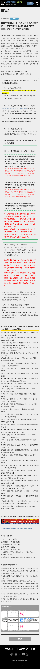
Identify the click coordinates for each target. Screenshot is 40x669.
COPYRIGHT (9, 649)
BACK (20, 639)
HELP (33, 649)
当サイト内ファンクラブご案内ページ (14, 108)
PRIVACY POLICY (22, 649)
